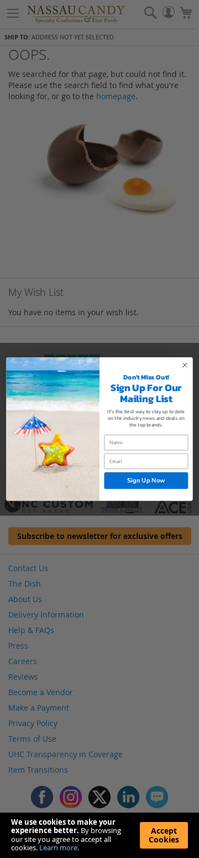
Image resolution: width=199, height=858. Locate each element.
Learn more (58, 847)
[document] (99, 835)
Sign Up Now (146, 480)
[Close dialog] (185, 365)
